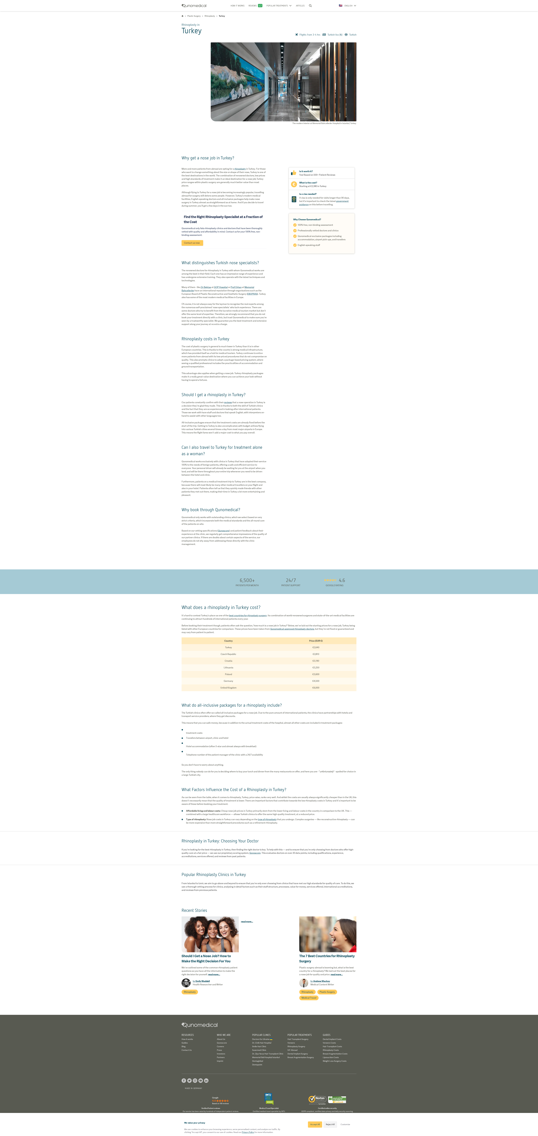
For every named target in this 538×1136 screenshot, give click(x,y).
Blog (183, 1046)
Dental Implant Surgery (297, 1054)
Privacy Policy (248, 1132)
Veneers (291, 1043)
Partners (221, 1057)
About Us (221, 1039)
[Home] (182, 16)
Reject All (330, 1124)
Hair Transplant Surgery (297, 1039)
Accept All (315, 1124)
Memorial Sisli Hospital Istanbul (266, 1057)
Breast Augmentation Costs (335, 1054)
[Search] (310, 5)
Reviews (253, 5)
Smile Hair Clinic (259, 1046)
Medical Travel (309, 997)
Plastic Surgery (327, 992)
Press (219, 1050)
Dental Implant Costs (332, 1039)
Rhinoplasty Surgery (296, 1046)
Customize (345, 1124)
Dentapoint (257, 1065)
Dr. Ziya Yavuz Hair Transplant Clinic (267, 1054)
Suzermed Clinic (259, 1050)
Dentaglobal (257, 1061)
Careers (220, 1046)
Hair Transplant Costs (332, 1046)
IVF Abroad (292, 1050)
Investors (221, 1054)
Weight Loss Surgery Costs (334, 1061)
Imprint (220, 1061)
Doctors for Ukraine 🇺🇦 (262, 1039)
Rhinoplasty (190, 992)
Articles (300, 5)
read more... (214, 974)
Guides (185, 1043)
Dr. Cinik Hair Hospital (261, 1043)
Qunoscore (222, 1043)
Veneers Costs (329, 1043)
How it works (237, 5)
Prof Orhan (236, 287)
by (201, 981)
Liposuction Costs (331, 1057)
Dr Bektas (205, 287)
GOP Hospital (221, 287)
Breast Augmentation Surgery (300, 1057)
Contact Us (187, 1050)
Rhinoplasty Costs (331, 1050)
